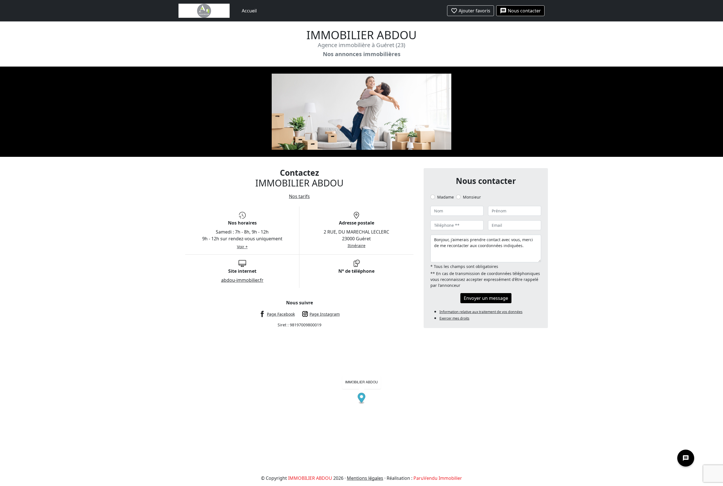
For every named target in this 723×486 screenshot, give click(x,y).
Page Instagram (325, 314)
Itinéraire (356, 245)
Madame (445, 197)
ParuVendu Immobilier (437, 478)
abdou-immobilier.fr (242, 280)
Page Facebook (281, 314)
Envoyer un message (486, 298)
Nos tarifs (299, 196)
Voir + (242, 246)
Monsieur (472, 197)
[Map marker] (361, 398)
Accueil (249, 11)
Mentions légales (365, 478)
